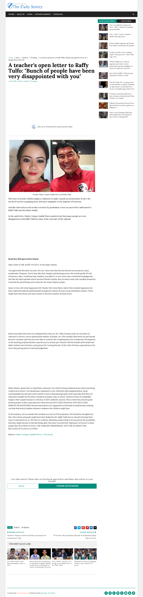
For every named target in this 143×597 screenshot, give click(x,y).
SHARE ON (68, 486)
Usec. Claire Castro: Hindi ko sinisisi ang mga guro (120, 35)
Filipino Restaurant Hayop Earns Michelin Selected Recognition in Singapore (121, 105)
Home (11, 14)
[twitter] (110, 593)
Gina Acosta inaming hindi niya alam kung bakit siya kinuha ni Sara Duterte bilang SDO (120, 115)
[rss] (121, 593)
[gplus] (114, 593)
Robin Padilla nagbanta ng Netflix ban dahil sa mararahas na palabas (121, 44)
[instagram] (118, 593)
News (30, 14)
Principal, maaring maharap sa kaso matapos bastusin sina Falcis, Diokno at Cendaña (122, 96)
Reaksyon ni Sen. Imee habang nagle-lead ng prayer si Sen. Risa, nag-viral (121, 54)
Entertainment (43, 14)
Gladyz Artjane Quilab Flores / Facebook (34, 434)
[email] (125, 593)
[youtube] (129, 593)
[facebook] (106, 593)
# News (16, 527)
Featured (126, 21)
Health (21, 14)
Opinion (25, 58)
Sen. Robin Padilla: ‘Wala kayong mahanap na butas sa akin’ (16, 563)
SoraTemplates (22, 593)
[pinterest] (133, 593)
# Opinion (25, 527)
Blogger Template (48, 593)
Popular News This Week (107, 21)
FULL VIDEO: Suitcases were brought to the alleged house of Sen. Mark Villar (62, 563)
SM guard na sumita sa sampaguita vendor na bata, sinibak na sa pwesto (85, 563)
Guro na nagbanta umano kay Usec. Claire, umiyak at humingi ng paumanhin (121, 27)
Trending (58, 14)
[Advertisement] (52, 37)
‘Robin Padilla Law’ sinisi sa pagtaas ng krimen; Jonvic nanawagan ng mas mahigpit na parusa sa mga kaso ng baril (120, 65)
